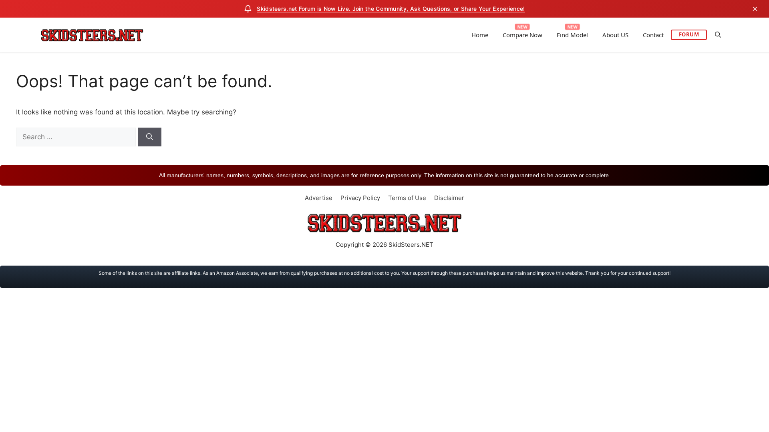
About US (615, 35)
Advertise (318, 198)
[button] (718, 35)
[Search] (149, 137)
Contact (653, 35)
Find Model (572, 35)
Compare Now (522, 35)
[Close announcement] (755, 9)
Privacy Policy (360, 198)
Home (479, 35)
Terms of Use (407, 198)
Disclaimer (449, 198)
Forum (689, 34)
